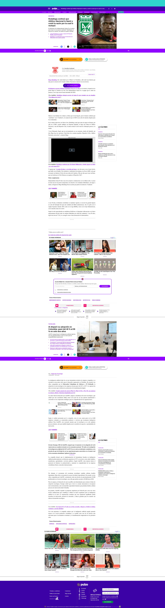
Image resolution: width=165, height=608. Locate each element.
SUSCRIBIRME (105, 286)
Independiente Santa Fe (55, 300)
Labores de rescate (72, 12)
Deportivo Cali (86, 300)
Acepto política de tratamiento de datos (64, 292)
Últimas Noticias (103, 12)
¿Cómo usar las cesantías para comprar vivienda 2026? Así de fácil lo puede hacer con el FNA (76, 311)
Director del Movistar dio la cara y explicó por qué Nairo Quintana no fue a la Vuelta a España (106, 155)
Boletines (120, 12)
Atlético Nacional (67, 300)
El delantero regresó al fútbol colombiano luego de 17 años (64, 88)
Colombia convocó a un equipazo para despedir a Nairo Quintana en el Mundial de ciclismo (106, 145)
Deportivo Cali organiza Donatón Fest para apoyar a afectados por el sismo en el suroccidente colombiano (106, 135)
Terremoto (50, 12)
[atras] (91, 195)
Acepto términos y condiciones (62, 289)
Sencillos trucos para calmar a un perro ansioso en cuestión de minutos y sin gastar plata (104, 311)
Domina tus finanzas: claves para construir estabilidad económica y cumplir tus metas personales (62, 311)
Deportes (51, 16)
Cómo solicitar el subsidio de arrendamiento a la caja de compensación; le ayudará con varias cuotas (90, 311)
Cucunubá (80, 12)
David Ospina (86, 12)
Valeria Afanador (94, 12)
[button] (49, 8)
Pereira (64, 12)
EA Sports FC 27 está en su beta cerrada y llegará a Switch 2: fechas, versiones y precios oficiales (82, 436)
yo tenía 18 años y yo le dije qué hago (66, 169)
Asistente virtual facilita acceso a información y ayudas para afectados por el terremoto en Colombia (106, 451)
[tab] (68, 305)
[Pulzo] (55, 9)
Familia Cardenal (96, 300)
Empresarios (72, 523)
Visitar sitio (90, 74)
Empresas (51, 523)
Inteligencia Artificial (61, 523)
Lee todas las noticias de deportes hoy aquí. (60, 235)
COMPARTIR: (55, 46)
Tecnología (51, 324)
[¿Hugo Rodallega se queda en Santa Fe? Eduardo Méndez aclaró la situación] (53, 195)
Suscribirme (107, 601)
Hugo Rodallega (52, 80)
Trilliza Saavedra (57, 12)
